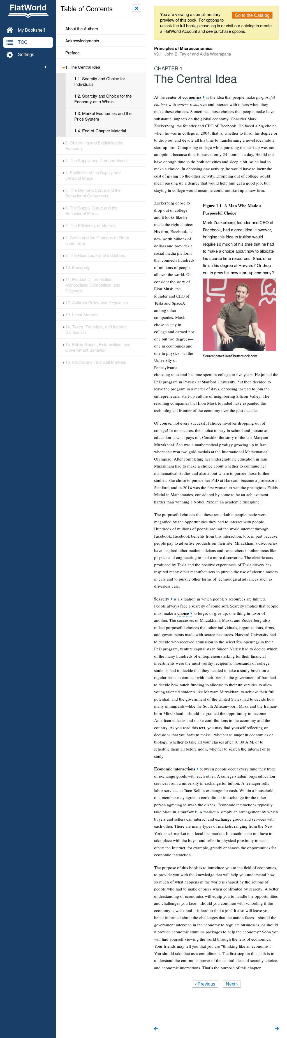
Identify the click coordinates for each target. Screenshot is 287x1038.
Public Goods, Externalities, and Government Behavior (97, 347)
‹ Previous (205, 984)
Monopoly (77, 267)
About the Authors (81, 28)
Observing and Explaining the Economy (94, 145)
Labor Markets (82, 314)
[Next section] (277, 1029)
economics (192, 97)
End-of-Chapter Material (100, 131)
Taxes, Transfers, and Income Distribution (96, 329)
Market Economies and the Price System (102, 116)
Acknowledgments (82, 40)
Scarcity (161, 599)
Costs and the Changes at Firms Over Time (97, 240)
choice (183, 613)
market (187, 812)
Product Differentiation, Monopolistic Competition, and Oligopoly (92, 285)
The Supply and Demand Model (96, 160)
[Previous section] (155, 1029)
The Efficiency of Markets (91, 225)
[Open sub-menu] (63, 67)
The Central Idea (82, 67)
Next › (232, 984)
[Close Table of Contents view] (136, 8)
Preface (72, 53)
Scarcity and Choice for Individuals (99, 81)
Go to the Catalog (252, 15)
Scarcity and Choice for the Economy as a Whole (103, 98)
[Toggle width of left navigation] (45, 67)
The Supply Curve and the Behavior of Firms (91, 210)
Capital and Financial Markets (95, 362)
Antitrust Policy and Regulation (96, 302)
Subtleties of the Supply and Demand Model (93, 175)
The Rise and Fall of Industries (95, 255)
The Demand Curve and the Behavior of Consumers (93, 193)
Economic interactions (174, 769)
